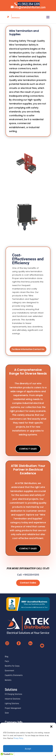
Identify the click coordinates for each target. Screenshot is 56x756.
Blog (6, 656)
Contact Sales (28, 448)
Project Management (13, 708)
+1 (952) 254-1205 (29, 4)
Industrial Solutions (12, 698)
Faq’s (7, 661)
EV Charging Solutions (13, 694)
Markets (8, 680)
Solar (7, 712)
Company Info (13, 722)
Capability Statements (14, 675)
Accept (28, 748)
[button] (51, 726)
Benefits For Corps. (12, 666)
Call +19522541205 (28, 574)
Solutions (11, 689)
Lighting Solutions (12, 703)
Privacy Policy (18, 738)
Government (9, 670)
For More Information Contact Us (28, 349)
